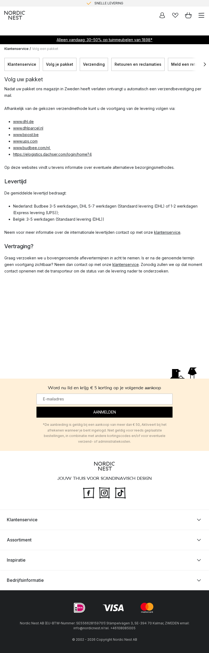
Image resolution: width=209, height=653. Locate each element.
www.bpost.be (26, 134)
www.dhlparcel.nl (28, 128)
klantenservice (167, 232)
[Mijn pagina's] (162, 15)
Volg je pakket (59, 64)
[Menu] (201, 15)
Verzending (94, 64)
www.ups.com (25, 141)
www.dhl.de (23, 121)
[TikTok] (120, 492)
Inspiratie (16, 560)
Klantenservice (16, 49)
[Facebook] (89, 492)
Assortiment (19, 540)
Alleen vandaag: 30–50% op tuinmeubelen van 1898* (104, 39)
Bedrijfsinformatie (25, 580)
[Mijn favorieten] (175, 15)
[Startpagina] (14, 15)
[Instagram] (104, 492)
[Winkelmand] (188, 15)
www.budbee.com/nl (32, 147)
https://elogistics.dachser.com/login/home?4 (52, 154)
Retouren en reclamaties (138, 64)
